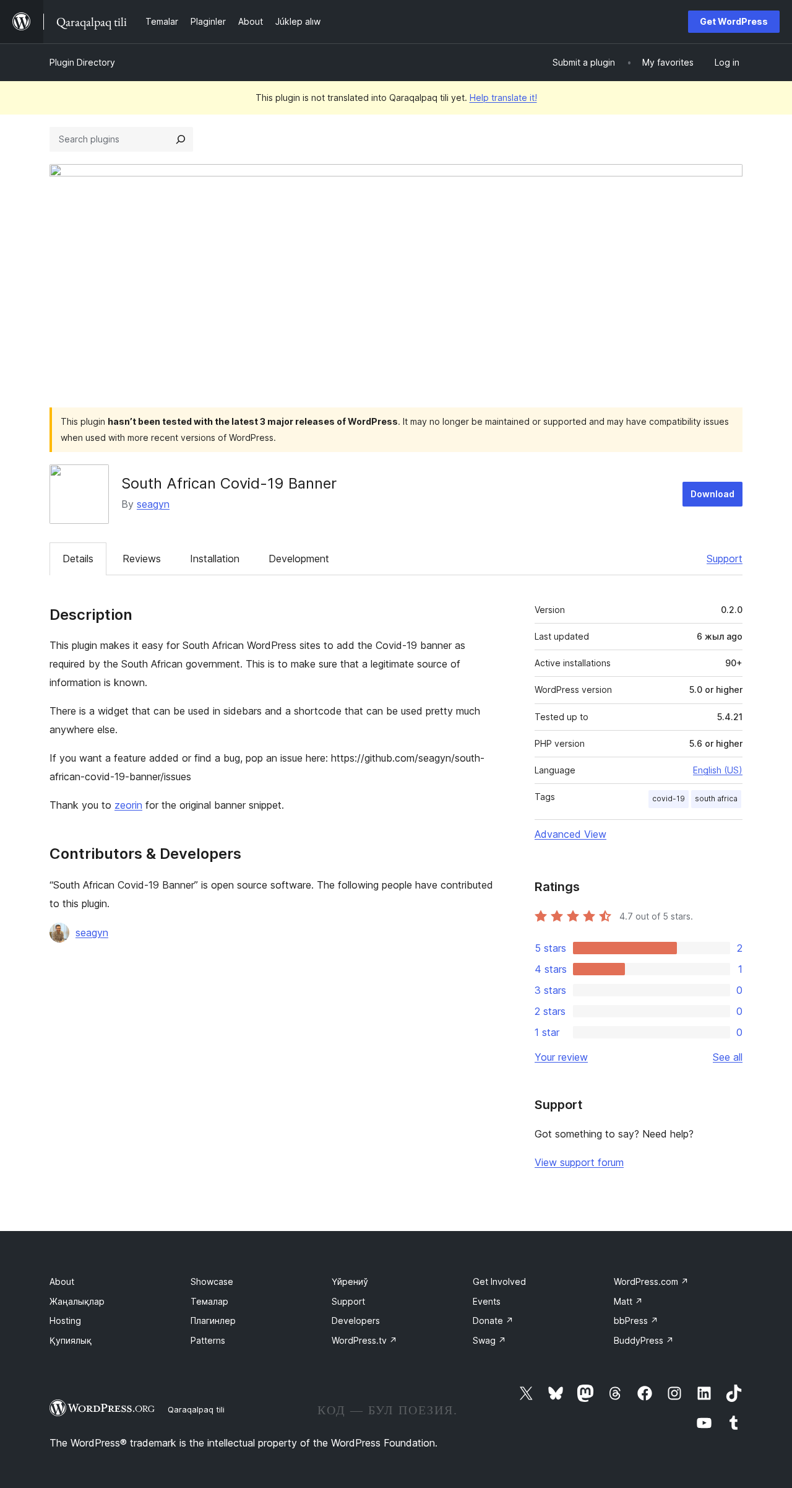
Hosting (65, 1320)
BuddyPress (644, 1340)
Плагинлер (213, 1320)
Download (712, 494)
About (62, 1281)
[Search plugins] (180, 139)
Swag (489, 1340)
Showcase (212, 1281)
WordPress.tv (364, 1340)
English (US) (717, 770)
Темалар (209, 1301)
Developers (356, 1320)
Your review (561, 1057)
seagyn (153, 504)
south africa (716, 798)
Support (724, 558)
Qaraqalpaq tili (196, 1409)
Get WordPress (734, 21)
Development (299, 558)
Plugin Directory (82, 62)
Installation (214, 558)
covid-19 (668, 798)
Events (487, 1301)
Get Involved (499, 1281)
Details (77, 558)
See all (727, 1057)
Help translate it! (503, 97)
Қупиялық (71, 1340)
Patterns (208, 1340)
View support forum (579, 1162)
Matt (628, 1301)
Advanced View (570, 834)
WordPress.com (651, 1281)
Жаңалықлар (77, 1301)
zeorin (128, 805)
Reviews (142, 558)
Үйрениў (350, 1281)
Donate (493, 1320)
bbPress (636, 1320)
